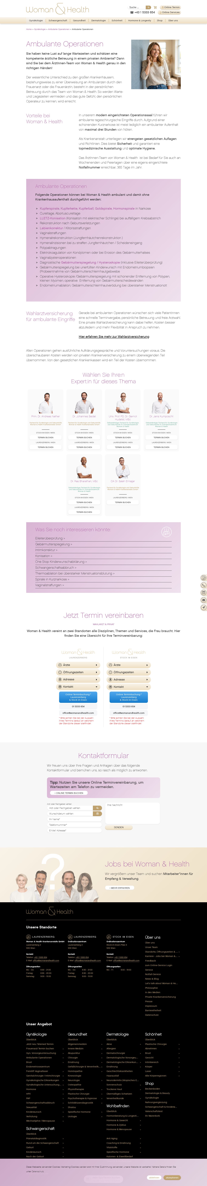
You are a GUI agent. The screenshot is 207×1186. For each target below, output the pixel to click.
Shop (159, 20)
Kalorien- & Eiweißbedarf (120, 1156)
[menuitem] (36, 20)
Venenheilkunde (115, 1098)
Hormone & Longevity (139, 20)
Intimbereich (152, 1062)
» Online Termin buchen (69, 793)
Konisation (42, 556)
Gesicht (149, 1057)
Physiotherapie (76, 1089)
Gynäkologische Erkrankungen (42, 1080)
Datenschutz (152, 1014)
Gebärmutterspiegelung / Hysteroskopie (90, 263)
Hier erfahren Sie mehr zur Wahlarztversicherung (114, 337)
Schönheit (117, 20)
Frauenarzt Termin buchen (40, 1048)
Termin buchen (45, 437)
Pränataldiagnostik (36, 1138)
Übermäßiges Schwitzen (119, 1093)
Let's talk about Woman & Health (162, 983)
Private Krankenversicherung (160, 996)
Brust (29, 1062)
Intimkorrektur (45, 550)
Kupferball (86, 209)
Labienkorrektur (51, 228)
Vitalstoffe (112, 1147)
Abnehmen (151, 1048)
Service (149, 969)
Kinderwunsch (33, 1111)
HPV (28, 1093)
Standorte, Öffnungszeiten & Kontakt (163, 951)
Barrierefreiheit (153, 1010)
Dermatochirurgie (116, 1053)
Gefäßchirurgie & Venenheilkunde (86, 1066)
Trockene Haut (114, 1089)
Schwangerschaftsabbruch (54, 568)
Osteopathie (74, 1084)
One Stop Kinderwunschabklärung (59, 562)
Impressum (151, 1006)
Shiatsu (72, 1107)
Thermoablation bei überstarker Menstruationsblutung (73, 573)
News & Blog (152, 978)
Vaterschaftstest (154, 1111)
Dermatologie (98, 20)
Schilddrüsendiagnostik (80, 1102)
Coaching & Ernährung (119, 1143)
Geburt (30, 1147)
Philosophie (151, 987)
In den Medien (152, 992)
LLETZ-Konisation (52, 218)
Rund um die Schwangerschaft (42, 1143)
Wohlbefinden (118, 1106)
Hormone (31, 1089)
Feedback (150, 960)
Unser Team (151, 947)
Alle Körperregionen (155, 1075)
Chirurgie (73, 1057)
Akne (109, 1044)
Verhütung (31, 1116)
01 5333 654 (78, 706)
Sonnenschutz (114, 1084)
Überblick (31, 1039)
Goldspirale (103, 209)
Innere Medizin (75, 1048)
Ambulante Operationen (58, 29)
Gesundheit (79, 20)
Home (29, 29)
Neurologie (74, 1080)
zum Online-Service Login (158, 965)
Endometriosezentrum (38, 1066)
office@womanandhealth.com (78, 713)
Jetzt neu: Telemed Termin (40, 1044)
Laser (148, 1071)
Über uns (173, 20)
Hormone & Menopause (119, 1129)
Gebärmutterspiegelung (52, 544)
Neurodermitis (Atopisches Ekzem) (124, 1080)
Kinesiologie (74, 1075)
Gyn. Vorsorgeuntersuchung (41, 1053)
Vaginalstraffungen (48, 585)
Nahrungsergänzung (156, 1102)
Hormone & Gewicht (117, 1120)
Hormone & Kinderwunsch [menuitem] (120, 1133)
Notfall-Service (153, 974)
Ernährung (73, 1062)
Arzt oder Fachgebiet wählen (59, 804)
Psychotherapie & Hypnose (82, 1098)
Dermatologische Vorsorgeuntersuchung (124, 1057)
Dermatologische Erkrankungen (123, 1062)
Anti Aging (112, 1138)
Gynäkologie (36, 20)
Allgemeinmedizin (77, 1044)
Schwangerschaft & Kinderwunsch (163, 1106)
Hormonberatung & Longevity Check (124, 1115)
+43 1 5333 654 (40, 957)
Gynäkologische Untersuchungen (44, 1084)
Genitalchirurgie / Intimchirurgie (43, 1075)
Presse (148, 1001)
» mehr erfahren (120, 888)
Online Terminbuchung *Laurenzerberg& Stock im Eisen (78, 697)
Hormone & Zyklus (116, 1124)
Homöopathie (75, 1071)
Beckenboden (152, 1088)
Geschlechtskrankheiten (120, 1071)
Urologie (72, 1116)
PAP (28, 1098)
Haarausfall (113, 1075)
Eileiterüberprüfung (49, 538)
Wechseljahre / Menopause (40, 1120)
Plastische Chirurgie (78, 1093)
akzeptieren (172, 1177)
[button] (78, 665)
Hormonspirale (124, 209)
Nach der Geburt (35, 1156)
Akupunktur (74, 1053)
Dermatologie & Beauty (157, 1093)
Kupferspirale (49, 209)
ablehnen (154, 1177)
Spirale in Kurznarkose (51, 579)
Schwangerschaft (58, 20)
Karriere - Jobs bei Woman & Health (163, 956)
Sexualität (31, 1107)
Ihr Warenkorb (152, 1115)
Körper (148, 1066)
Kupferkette (69, 209)
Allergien (111, 1048)
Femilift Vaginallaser (37, 1071)
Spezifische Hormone (79, 1111)
